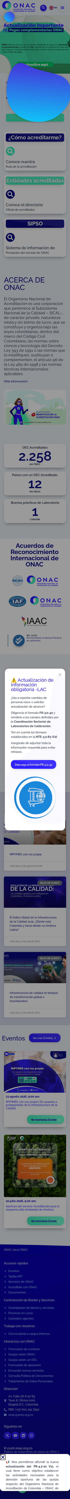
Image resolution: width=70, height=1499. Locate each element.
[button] (2, 1457)
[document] (35, 749)
